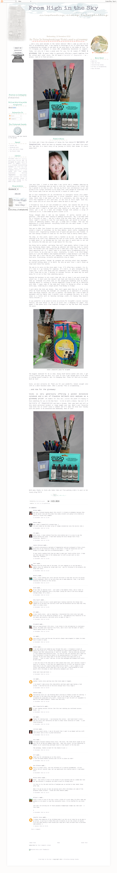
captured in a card (20, 169)
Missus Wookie (37, 777)
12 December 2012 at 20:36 (41, 701)
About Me (94, 61)
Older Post (84, 842)
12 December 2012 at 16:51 (41, 674)
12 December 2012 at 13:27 (41, 583)
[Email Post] (48, 501)
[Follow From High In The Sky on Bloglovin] (12, 108)
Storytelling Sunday (97, 65)
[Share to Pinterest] (59, 501)
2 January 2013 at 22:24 (40, 826)
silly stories (13, 178)
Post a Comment (35, 829)
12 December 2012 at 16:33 (41, 642)
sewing (25, 176)
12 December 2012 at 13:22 (41, 570)
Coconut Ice (13, 145)
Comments (13, 119)
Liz (34, 636)
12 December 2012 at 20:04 (41, 687)
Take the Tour (95, 63)
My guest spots (20, 162)
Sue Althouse (37, 765)
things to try (22, 180)
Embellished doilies (14, 160)
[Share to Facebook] (57, 501)
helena (35, 510)
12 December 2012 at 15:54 (41, 631)
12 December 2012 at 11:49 (41, 517)
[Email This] (52, 501)
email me (18, 48)
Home (58, 842)
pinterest (18, 50)
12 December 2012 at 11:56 (41, 528)
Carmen (35, 647)
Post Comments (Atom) (44, 845)
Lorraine (35, 729)
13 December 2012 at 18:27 (41, 792)
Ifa (34, 533)
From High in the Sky (44, 859)
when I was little (14, 181)
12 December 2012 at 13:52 (41, 595)
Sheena (35, 522)
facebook (18, 53)
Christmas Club (13, 158)
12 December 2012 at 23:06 (41, 724)
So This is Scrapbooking (98, 66)
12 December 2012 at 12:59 (41, 558)
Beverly (35, 575)
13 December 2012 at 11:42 (41, 760)
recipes (10, 176)
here (40, 492)
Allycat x (36, 797)
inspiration (11, 173)
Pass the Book (95, 68)
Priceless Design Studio (71, 859)
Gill (34, 755)
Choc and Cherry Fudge (16, 149)
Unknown (35, 692)
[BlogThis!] (53, 501)
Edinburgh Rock (14, 147)
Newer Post (33, 842)
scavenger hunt (17, 176)
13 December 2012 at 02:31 (41, 735)
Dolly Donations (22, 158)
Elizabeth (36, 624)
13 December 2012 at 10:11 (41, 750)
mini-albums (23, 175)
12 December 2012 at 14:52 (41, 619)
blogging (10, 170)
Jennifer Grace (37, 817)
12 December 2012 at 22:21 (41, 712)
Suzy (34, 739)
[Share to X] (55, 501)
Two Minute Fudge (15, 151)
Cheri (34, 563)
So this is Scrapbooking (42, 503)
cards (10, 171)
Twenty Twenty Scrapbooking (17, 168)
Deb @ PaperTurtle (38, 706)
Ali (34, 612)
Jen (34, 717)
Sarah (34, 588)
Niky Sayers (36, 600)
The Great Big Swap (20, 166)
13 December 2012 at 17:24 (41, 772)
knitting (24, 173)
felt (15, 171)
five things (23, 171)
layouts (11, 175)
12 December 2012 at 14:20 (41, 607)
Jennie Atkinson (38, 545)
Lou (34, 679)
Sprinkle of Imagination (73, 55)
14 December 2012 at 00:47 (41, 812)
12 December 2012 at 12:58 (41, 540)
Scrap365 (14, 165)
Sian (37, 501)
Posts (12, 116)
